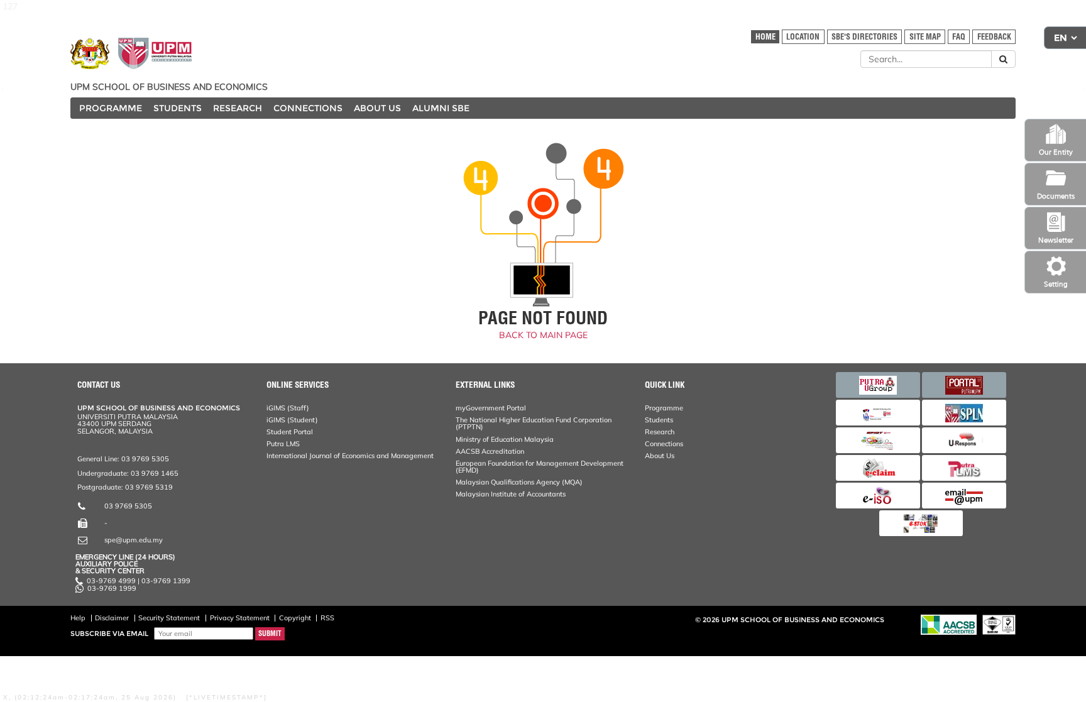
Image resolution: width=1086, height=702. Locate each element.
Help (77, 617)
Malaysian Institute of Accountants (511, 494)
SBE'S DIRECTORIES (864, 36)
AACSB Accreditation (490, 451)
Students (659, 419)
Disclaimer (112, 617)
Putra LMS (283, 443)
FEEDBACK (994, 36)
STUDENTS (177, 108)
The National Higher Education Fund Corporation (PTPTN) (534, 423)
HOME (765, 36)
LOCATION (803, 36)
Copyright (295, 617)
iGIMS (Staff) (287, 407)
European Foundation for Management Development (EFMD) (539, 466)
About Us (659, 455)
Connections (664, 443)
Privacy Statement (240, 617)
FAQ (958, 36)
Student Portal (289, 431)
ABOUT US (377, 108)
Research (659, 431)
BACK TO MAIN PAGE (543, 335)
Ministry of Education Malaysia (505, 439)
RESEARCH (237, 108)
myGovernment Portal (491, 407)
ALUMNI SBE (440, 108)
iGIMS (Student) (292, 419)
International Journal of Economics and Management (350, 455)
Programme (664, 407)
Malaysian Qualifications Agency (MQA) (519, 482)
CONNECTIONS (308, 108)
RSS (327, 617)
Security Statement (169, 617)
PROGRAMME (110, 108)
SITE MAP (925, 36)
